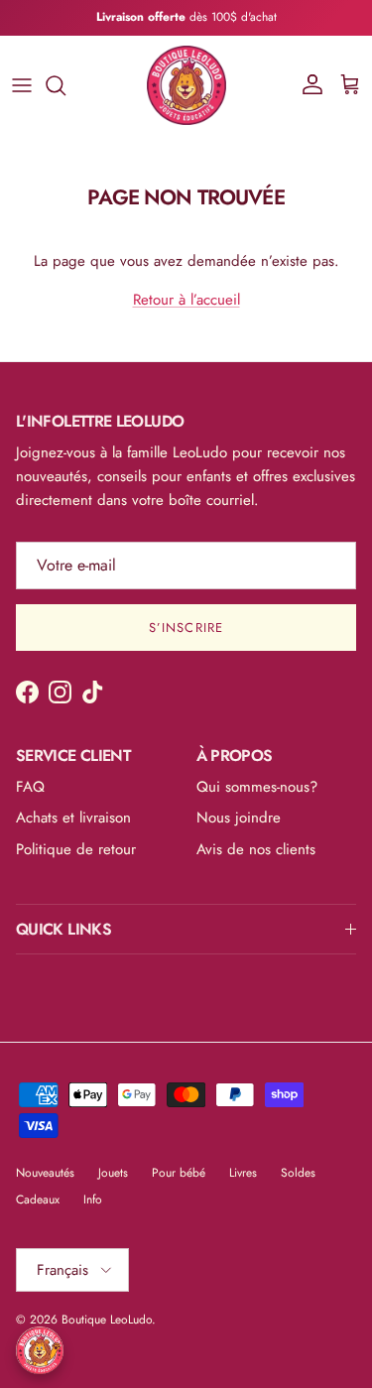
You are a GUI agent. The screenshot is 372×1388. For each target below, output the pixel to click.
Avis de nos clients (255, 849)
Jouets (113, 1173)
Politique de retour (76, 849)
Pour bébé (178, 1173)
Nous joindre (238, 817)
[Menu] (22, 85)
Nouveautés (45, 1173)
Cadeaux (38, 1199)
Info (92, 1199)
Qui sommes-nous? (256, 787)
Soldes (298, 1173)
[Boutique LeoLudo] (186, 85)
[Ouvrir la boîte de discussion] (39, 1350)
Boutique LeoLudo (107, 1319)
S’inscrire (185, 627)
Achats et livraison (73, 817)
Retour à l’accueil (186, 300)
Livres (243, 1173)
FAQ (30, 787)
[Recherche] (65, 85)
